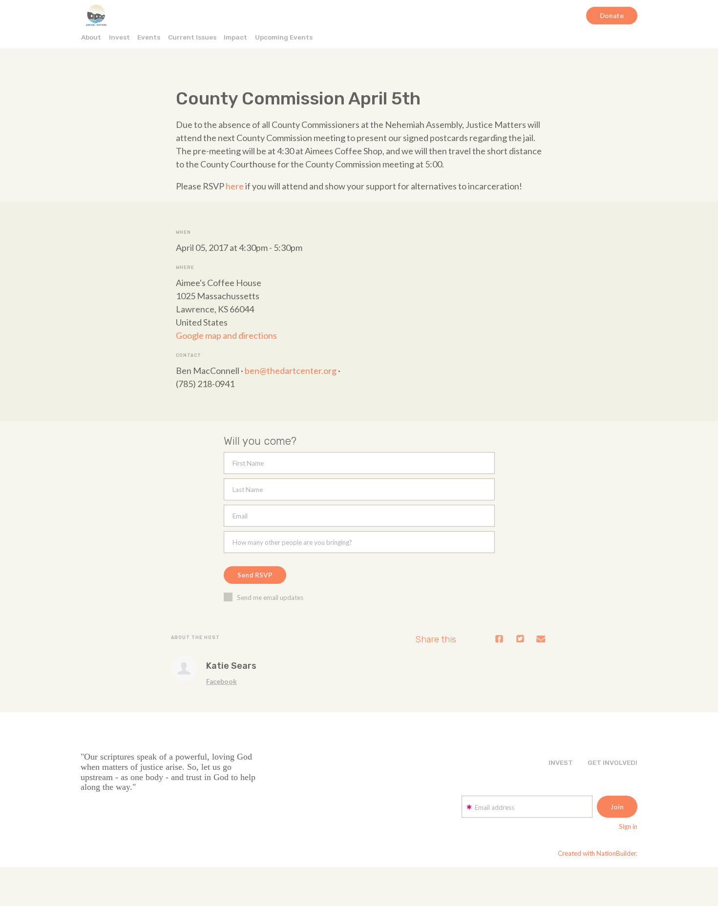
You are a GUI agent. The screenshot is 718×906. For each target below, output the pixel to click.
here (235, 186)
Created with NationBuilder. (597, 853)
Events (148, 37)
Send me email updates (270, 597)
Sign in (628, 826)
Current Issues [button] (192, 37)
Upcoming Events (284, 37)
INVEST (561, 762)
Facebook (221, 681)
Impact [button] (235, 37)
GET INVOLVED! (612, 762)
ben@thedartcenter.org (291, 370)
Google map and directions (226, 335)
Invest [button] (119, 37)
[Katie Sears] (184, 668)
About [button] (91, 37)
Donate (612, 16)
